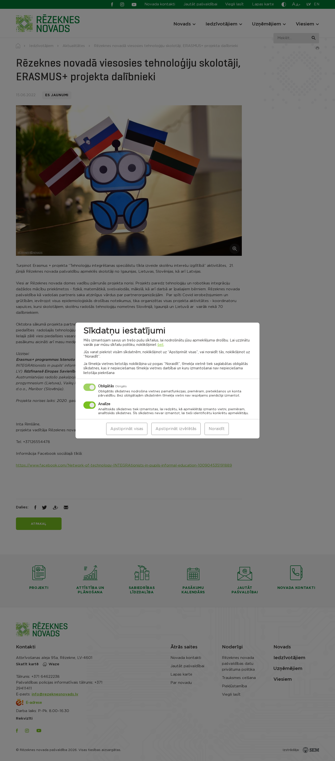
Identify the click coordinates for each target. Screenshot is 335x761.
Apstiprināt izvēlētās (175, 429)
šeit (160, 345)
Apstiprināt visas (126, 429)
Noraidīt (217, 429)
